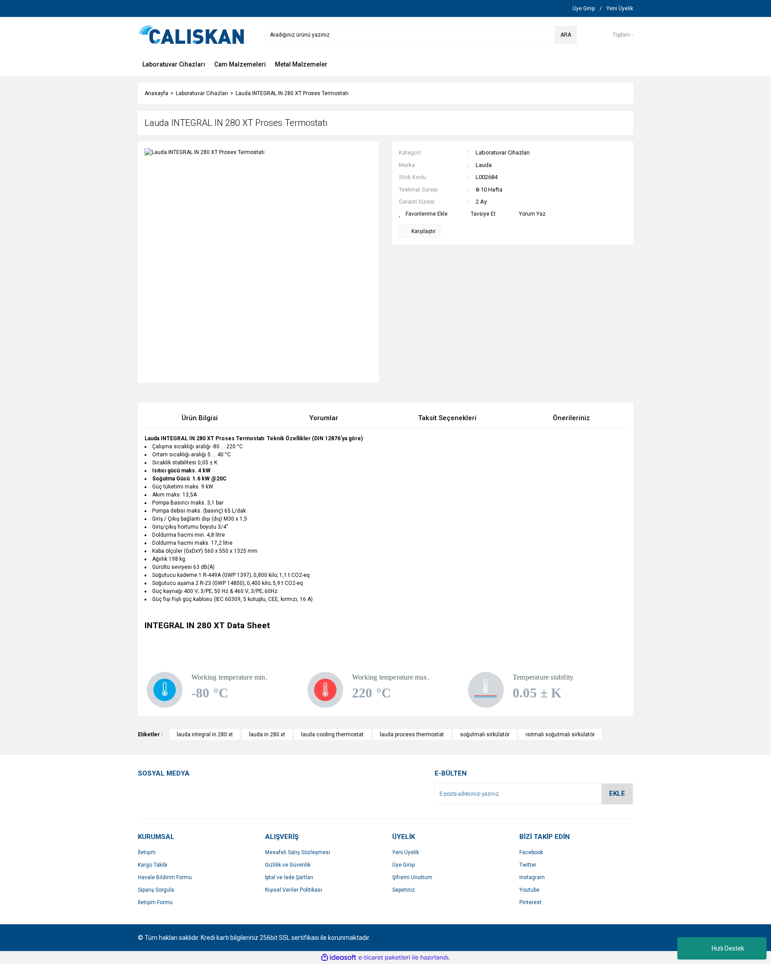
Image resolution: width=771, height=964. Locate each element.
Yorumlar (323, 418)
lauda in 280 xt (267, 734)
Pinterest (530, 902)
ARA (565, 35)
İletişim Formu (155, 902)
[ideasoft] (338, 957)
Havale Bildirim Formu (165, 877)
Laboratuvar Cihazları (503, 152)
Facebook (531, 852)
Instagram (532, 877)
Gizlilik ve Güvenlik (288, 865)
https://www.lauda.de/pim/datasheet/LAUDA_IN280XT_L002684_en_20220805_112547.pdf (256, 636)
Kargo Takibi (152, 865)
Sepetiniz (403, 890)
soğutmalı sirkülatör (485, 734)
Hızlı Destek (728, 948)
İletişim (147, 852)
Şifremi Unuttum (412, 877)
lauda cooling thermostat (332, 734)
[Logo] (191, 34)
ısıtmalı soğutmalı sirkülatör (560, 734)
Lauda (484, 165)
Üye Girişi (403, 865)
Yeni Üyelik (405, 852)
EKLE (617, 793)
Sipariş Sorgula (156, 890)
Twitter (527, 865)
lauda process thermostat (412, 734)
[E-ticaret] (384, 958)
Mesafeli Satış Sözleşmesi (297, 852)
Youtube (529, 890)
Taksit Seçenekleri (447, 418)
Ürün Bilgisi (200, 418)
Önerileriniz (571, 418)
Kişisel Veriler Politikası (293, 890)
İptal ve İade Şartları (289, 877)
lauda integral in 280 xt (205, 734)
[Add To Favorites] (423, 214)
